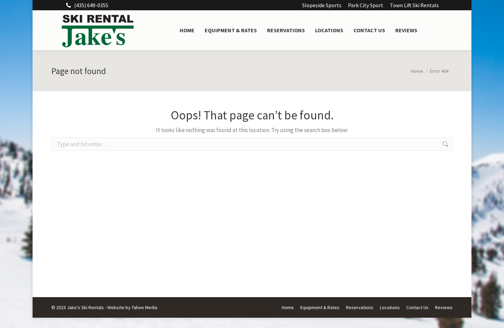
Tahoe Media (144, 307)
